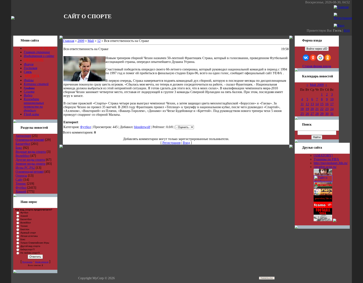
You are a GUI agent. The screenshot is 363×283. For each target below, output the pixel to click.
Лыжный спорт (28, 232)
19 (307, 109)
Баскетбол (23, 143)
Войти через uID (316, 48)
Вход (186, 142)
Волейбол (23, 155)
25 (302, 114)
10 (332, 99)
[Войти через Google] (320, 57)
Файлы (29, 80)
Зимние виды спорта (30, 163)
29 (322, 114)
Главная (68, 41)
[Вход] (339, 25)
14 (317, 104)
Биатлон (24, 229)
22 (322, 109)
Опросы (21, 175)
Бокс (19, 147)
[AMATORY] (323, 155)
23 (327, 109)
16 (327, 104)
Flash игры (31, 114)
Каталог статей (36, 84)
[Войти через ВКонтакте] (306, 58)
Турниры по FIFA (326, 159)
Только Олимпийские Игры (34, 242)
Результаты (27, 262)
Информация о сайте (39, 56)
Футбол (21, 187)
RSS (347, 30)
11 (302, 104)
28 (317, 114)
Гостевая (30, 68)
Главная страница (37, 52)
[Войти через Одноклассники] (328, 58)
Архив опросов (42, 262)
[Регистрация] (343, 18)
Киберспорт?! (27, 249)
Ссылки (29, 91)
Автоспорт (23, 136)
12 (99, 41)
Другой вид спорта (30, 246)
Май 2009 (317, 85)
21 (317, 109)
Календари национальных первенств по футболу (34, 104)
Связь (28, 72)
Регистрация (171, 142)
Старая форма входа (316, 66)
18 (302, 109)
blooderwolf (142, 127)
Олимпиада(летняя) (30, 171)
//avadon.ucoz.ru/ (325, 167)
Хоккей (21, 191)
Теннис (21, 183)
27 (312, 114)
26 (307, 114)
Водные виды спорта (31, 151)
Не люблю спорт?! (30, 253)
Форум (28, 64)
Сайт (19, 179)
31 (332, 114)
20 (312, 109)
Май (91, 41)
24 (332, 109)
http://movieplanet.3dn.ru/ (331, 163)
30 (327, 114)
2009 (81, 41)
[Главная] (341, 7)
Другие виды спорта (30, 159)
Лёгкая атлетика (29, 236)
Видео (28, 95)
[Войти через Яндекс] (313, 58)
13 (312, 104)
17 (332, 104)
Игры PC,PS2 (25, 167)
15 (322, 104)
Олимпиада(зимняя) (30, 140)
